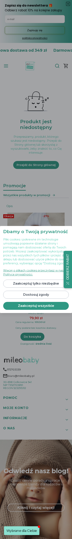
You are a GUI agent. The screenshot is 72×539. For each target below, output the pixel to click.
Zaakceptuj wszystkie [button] (36, 306)
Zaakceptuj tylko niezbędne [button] (36, 283)
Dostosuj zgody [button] (36, 295)
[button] (68, 269)
